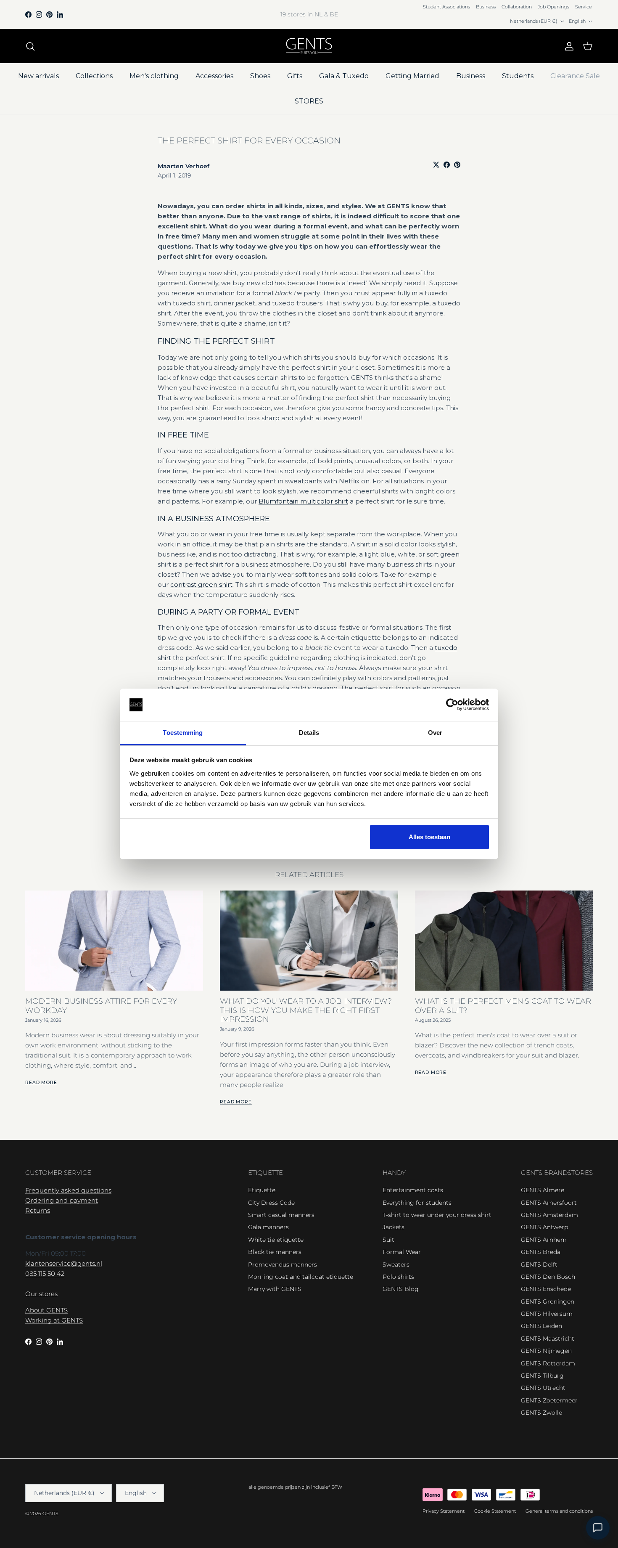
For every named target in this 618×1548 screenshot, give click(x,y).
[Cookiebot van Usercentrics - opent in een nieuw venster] (452, 705)
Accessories (214, 76)
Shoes (260, 76)
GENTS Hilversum (547, 1313)
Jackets (393, 1227)
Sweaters (396, 1264)
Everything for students (417, 1202)
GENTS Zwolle (541, 1412)
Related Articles (309, 874)
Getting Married (412, 76)
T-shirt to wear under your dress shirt (437, 1215)
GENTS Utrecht (543, 1388)
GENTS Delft (539, 1264)
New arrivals (38, 76)
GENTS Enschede (546, 1289)
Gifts (294, 76)
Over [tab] (435, 732)
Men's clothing (154, 76)
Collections (94, 76)
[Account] (567, 46)
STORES (309, 101)
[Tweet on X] (436, 165)
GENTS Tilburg (542, 1375)
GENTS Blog (401, 1289)
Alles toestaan (429, 836)
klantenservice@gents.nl (63, 1263)
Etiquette (261, 1190)
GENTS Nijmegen (546, 1350)
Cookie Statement (495, 1511)
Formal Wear (402, 1252)
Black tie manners (274, 1252)
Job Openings (553, 7)
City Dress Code (271, 1202)
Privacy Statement (444, 1511)
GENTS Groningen (547, 1301)
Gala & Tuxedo (344, 76)
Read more (41, 1082)
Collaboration (517, 7)
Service (583, 7)
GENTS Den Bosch (548, 1276)
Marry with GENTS (274, 1289)
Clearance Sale (575, 76)
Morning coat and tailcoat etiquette (300, 1276)
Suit (388, 1239)
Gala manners (268, 1227)
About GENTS (46, 1310)
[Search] (30, 46)
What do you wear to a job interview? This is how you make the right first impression (306, 1010)
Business (486, 7)
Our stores (41, 1294)
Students (517, 76)
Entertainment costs (413, 1190)
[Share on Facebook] (447, 165)
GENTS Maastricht (547, 1338)
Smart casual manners (281, 1215)
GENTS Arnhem (544, 1239)
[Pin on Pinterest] (457, 165)
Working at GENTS (54, 1320)
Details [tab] (309, 732)
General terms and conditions (559, 1511)
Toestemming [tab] (183, 732)
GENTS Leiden (541, 1326)
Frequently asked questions (68, 1190)
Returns (37, 1210)
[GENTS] (309, 46)
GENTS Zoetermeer (549, 1400)
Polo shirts (398, 1276)
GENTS (50, 1513)
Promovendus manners (282, 1264)
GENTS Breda (540, 1252)
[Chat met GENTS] (598, 1528)
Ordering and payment (61, 1200)
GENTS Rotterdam (548, 1363)
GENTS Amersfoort (549, 1202)
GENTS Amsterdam (549, 1215)
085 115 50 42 (44, 1274)
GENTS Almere (542, 1190)
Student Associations (446, 7)
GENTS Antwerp (544, 1227)
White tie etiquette (276, 1239)
